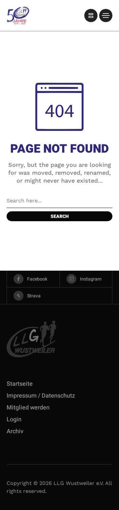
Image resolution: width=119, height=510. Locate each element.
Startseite (20, 383)
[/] (91, 15)
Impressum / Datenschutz (41, 395)
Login (14, 419)
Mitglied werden (28, 407)
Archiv (15, 431)
